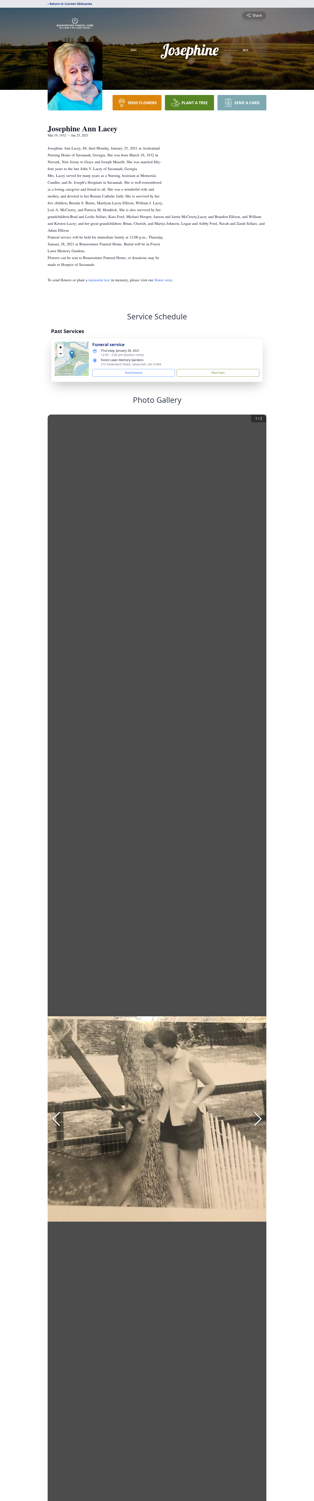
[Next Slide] (257, 1118)
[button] (72, 354)
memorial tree (99, 279)
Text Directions (133, 373)
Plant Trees (218, 373)
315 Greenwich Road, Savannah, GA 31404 (131, 364)
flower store (163, 279)
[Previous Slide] (56, 1118)
